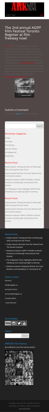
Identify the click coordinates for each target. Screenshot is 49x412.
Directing (8, 141)
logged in (19, 113)
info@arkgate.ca (11, 285)
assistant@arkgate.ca (13, 294)
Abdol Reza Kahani (27, 63)
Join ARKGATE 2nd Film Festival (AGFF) (20, 347)
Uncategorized (10, 152)
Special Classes (11, 149)
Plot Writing (9, 145)
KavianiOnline (24, 409)
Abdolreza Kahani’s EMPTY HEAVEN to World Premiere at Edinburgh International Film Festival (22, 182)
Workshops (9, 156)
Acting (7, 138)
